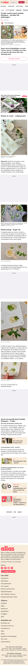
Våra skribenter (6, 583)
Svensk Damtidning (17, 648)
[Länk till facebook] (2, 568)
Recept (7, 650)
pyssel (19, 512)
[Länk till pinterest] (12, 568)
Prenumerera (13, 2)
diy (2, 20)
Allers (3, 634)
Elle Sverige (5, 648)
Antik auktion (5, 641)
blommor (9, 512)
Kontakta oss (5, 623)
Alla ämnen (4, 581)
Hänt (10, 648)
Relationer (19, 6)
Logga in (21, 2)
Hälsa (3, 606)
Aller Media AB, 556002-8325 (17, 662)
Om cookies (5, 586)
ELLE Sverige (5, 655)
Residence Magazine (22, 650)
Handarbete (5, 611)
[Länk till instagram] (5, 568)
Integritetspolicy (6, 591)
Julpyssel (18, 10)
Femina (24, 648)
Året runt (4, 639)
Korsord (10, 10)
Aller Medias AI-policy (8, 594)
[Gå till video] (24, 96)
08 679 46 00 (22, 663)
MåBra (2, 650)
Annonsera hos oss (7, 626)
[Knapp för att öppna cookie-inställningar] (26, 2)
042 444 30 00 (19, 659)
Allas (2, 631)
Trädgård (11, 6)
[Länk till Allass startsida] (6, 2)
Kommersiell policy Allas (9, 597)
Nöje (2, 616)
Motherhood (12, 650)
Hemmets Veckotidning (8, 636)
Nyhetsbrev (4, 578)
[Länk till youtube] (8, 568)
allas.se (22, 660)
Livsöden (4, 603)
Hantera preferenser (8, 589)
